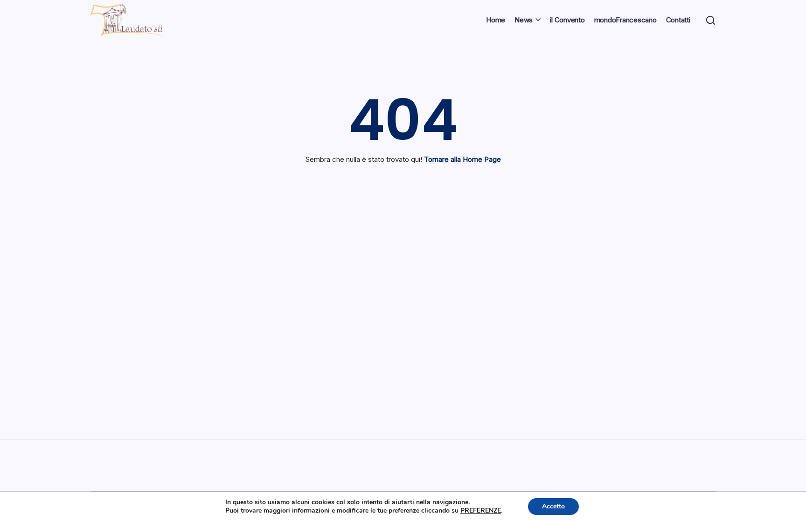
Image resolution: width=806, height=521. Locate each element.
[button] (711, 20)
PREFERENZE (480, 511)
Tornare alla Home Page (462, 159)
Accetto (553, 506)
